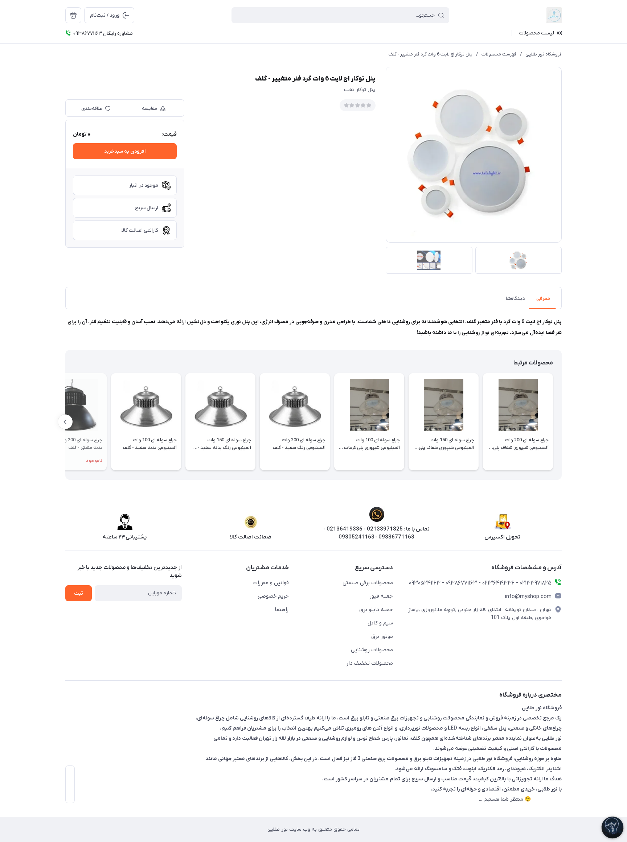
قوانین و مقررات (271, 582)
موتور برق (382, 636)
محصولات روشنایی (372, 649)
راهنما (282, 609)
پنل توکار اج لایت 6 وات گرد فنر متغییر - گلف (430, 54)
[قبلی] (561, 421)
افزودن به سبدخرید (125, 151)
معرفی (543, 298)
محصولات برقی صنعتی (368, 582)
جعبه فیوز (381, 596)
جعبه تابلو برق (376, 609)
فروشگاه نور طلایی (543, 54)
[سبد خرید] (73, 15)
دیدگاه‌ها (515, 298)
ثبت (78, 593)
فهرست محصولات (498, 54)
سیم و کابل (380, 623)
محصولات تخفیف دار (369, 663)
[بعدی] (65, 421)
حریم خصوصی (273, 596)
